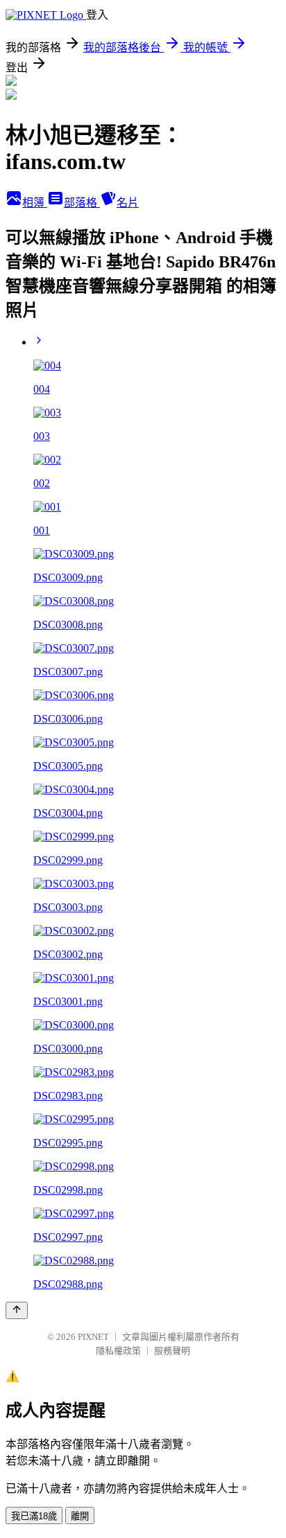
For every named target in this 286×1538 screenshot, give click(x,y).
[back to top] (17, 1310)
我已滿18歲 (34, 1516)
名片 (128, 203)
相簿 (34, 203)
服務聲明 (172, 1350)
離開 (80, 1516)
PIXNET (93, 1337)
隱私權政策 (118, 1350)
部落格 (82, 203)
